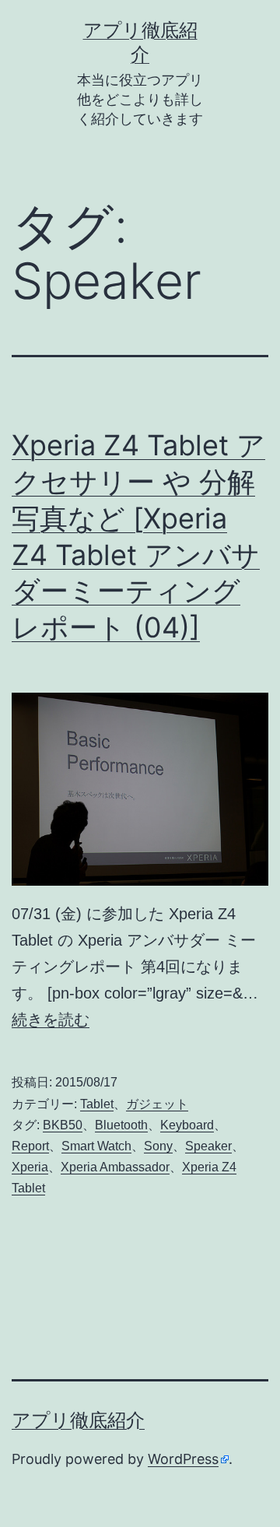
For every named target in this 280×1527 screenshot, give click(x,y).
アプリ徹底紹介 (78, 1420)
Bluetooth (121, 1125)
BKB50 (62, 1125)
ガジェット (157, 1104)
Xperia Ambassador (115, 1167)
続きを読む (50, 1019)
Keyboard (187, 1125)
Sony (158, 1146)
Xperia (30, 1167)
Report (30, 1146)
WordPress (183, 1459)
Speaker (208, 1146)
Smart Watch (96, 1146)
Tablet (97, 1104)
